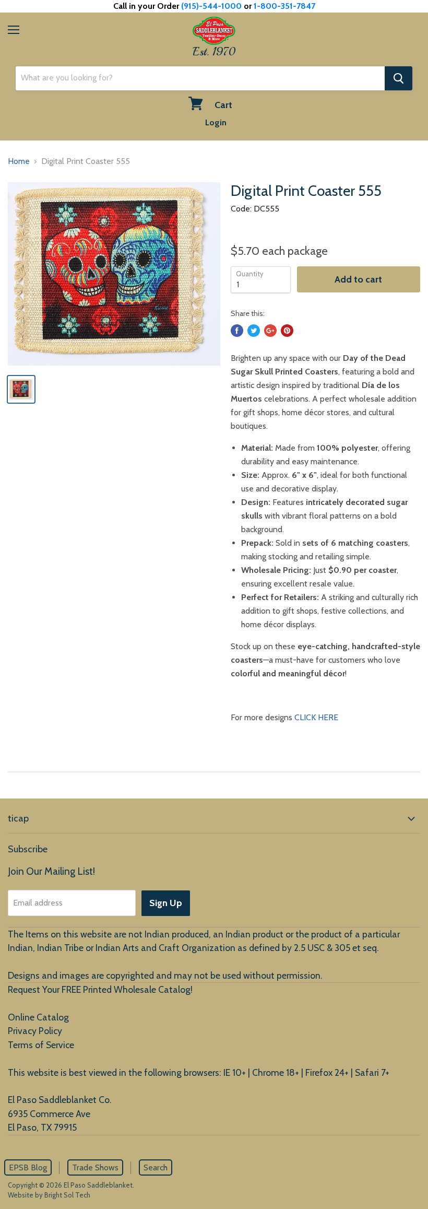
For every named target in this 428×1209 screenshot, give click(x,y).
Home (19, 161)
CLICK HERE (316, 717)
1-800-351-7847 (284, 6)
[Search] (398, 78)
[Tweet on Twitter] (253, 330)
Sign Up (165, 903)
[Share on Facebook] (237, 330)
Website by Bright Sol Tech (49, 1195)
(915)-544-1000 (211, 6)
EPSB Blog (28, 1167)
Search (156, 1167)
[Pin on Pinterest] (287, 330)
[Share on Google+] (270, 330)
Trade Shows (95, 1167)
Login (216, 122)
